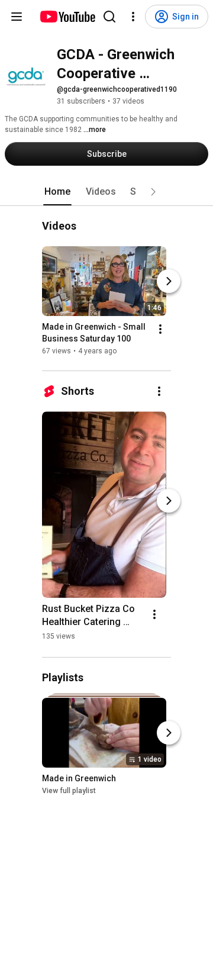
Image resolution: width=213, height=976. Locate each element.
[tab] (57, 192)
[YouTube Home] (67, 16)
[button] (153, 192)
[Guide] (16, 16)
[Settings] (133, 16)
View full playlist (69, 791)
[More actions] (160, 329)
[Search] (109, 16)
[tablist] (106, 192)
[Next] (168, 281)
